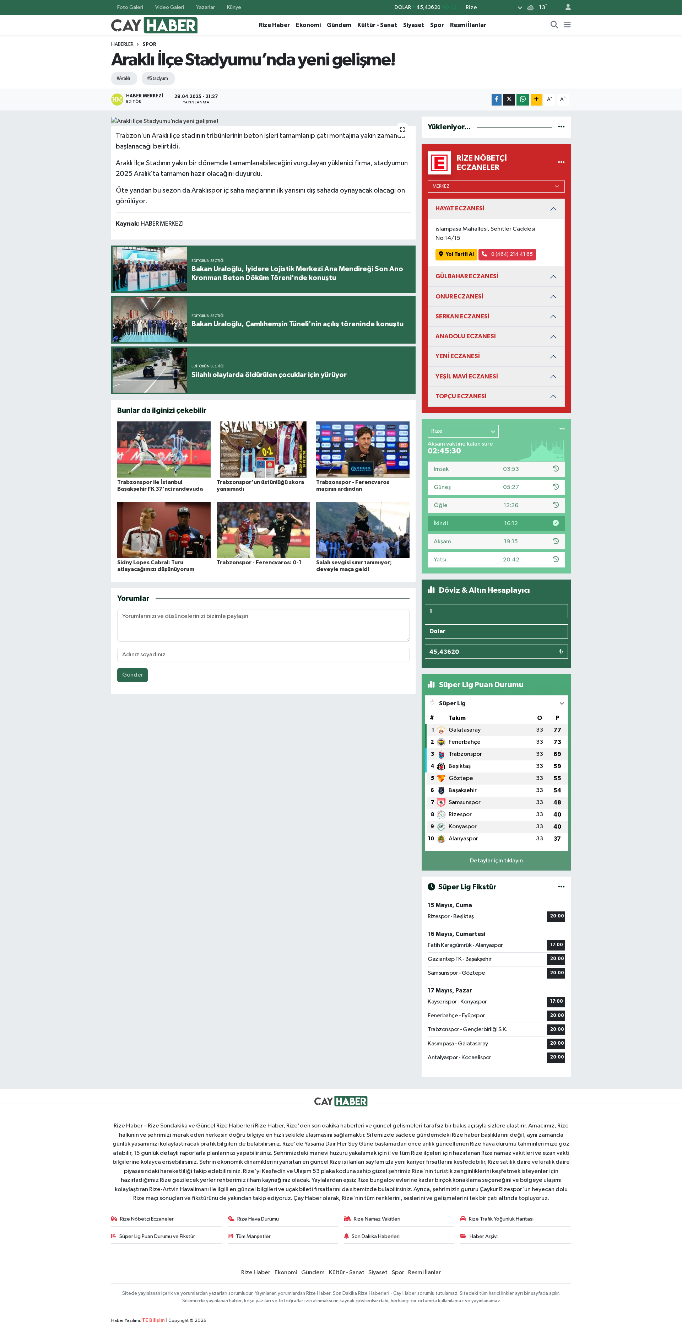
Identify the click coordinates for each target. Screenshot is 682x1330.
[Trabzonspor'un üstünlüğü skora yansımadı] (263, 449)
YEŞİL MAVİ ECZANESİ (466, 376)
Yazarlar (205, 7)
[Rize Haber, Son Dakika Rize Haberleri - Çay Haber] (154, 25)
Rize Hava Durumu (258, 1219)
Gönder (132, 675)
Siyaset (413, 25)
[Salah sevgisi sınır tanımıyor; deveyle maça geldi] (363, 530)
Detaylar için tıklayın (496, 861)
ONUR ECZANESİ (459, 297)
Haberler (122, 44)
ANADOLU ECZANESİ (465, 336)
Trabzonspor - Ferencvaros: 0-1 (259, 562)
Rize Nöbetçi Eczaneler (147, 1219)
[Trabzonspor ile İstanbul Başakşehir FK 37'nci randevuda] (164, 449)
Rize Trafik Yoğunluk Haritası (501, 1219)
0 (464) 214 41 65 (511, 254)
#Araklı (123, 78)
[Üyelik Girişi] (565, 7)
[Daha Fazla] (536, 100)
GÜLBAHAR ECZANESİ (466, 276)
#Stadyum (157, 78)
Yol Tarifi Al (460, 254)
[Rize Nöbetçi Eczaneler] (561, 163)
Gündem (339, 25)
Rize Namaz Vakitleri (377, 1219)
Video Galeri (169, 7)
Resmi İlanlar (468, 25)
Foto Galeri (130, 7)
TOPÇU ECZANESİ (461, 396)
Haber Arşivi (484, 1236)
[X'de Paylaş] (509, 100)
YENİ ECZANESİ (457, 356)
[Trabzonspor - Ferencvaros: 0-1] (263, 530)
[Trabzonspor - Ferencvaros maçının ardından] (363, 449)
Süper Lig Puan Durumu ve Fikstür (157, 1236)
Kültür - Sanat (377, 25)
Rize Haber (274, 25)
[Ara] (554, 25)
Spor (437, 25)
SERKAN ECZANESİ (462, 316)
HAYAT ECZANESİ (460, 208)
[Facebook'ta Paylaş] (497, 100)
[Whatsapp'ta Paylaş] (522, 100)
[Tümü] (561, 127)
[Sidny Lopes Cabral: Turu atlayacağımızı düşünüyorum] (164, 530)
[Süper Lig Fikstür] (561, 887)
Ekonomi (308, 25)
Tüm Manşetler (253, 1236)
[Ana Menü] (567, 25)
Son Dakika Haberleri (376, 1236)
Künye (234, 7)
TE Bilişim (153, 1320)
